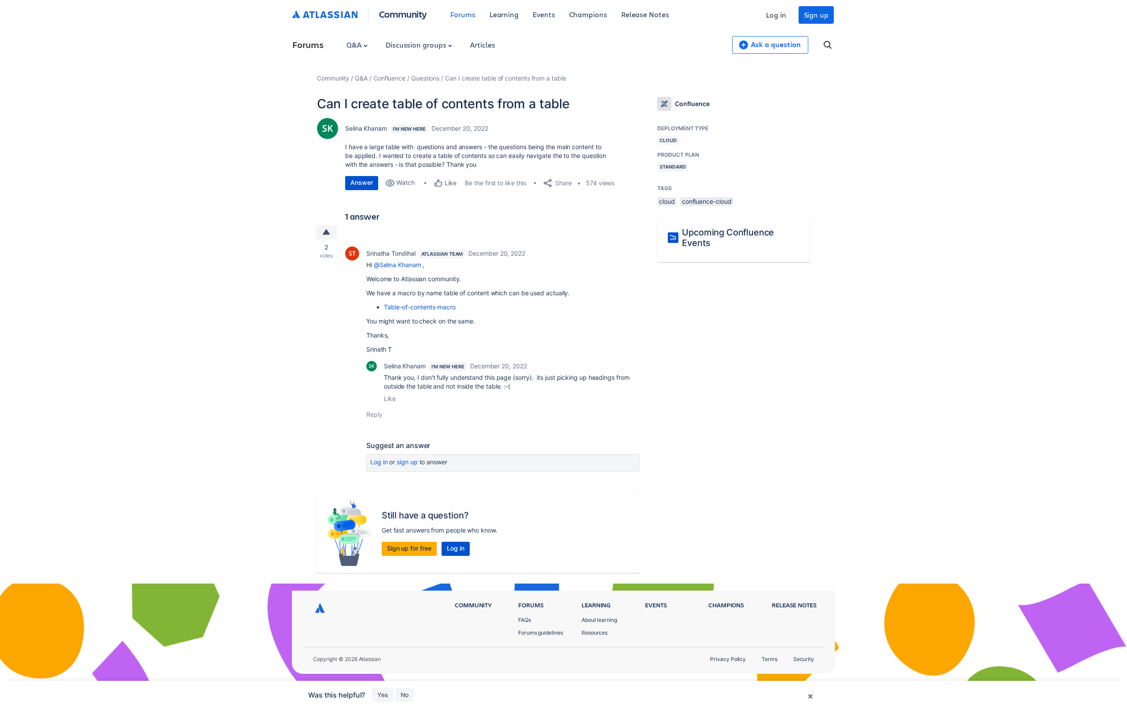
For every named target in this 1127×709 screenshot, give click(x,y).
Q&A (354, 44)
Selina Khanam (366, 128)
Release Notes (645, 14)
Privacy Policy (728, 659)
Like (390, 398)
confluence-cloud (707, 201)
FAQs (524, 620)
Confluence (389, 78)
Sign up (816, 14)
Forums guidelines (540, 632)
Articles (482, 44)
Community (403, 13)
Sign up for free (409, 548)
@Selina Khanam (397, 264)
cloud (667, 201)
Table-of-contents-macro (420, 307)
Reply (374, 414)
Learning (504, 14)
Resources (595, 632)
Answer (361, 182)
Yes (382, 694)
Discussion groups (417, 44)
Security (803, 659)
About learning (599, 620)
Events (544, 14)
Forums (462, 14)
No (405, 694)
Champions (588, 14)
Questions (425, 78)
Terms (769, 659)
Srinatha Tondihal (391, 253)
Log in (776, 14)
